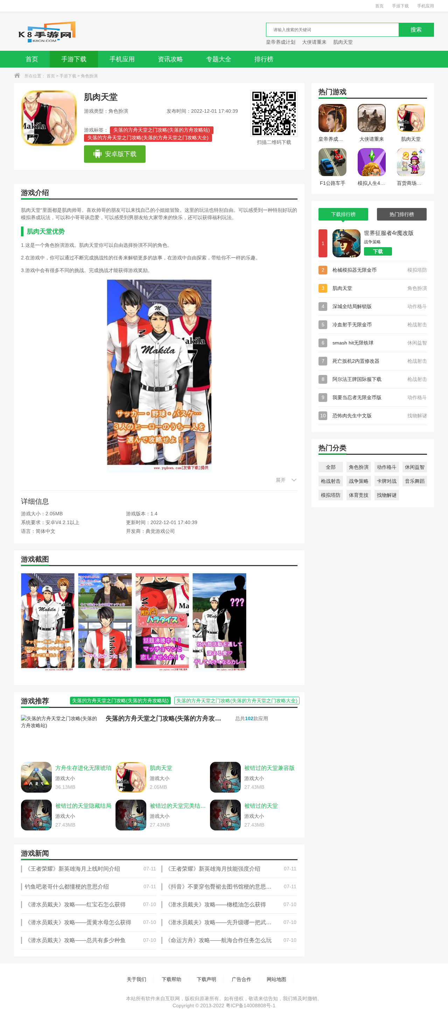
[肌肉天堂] (130, 777)
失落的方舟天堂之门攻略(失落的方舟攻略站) (161, 130)
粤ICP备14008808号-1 (250, 1005)
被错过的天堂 (261, 806)
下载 (378, 251)
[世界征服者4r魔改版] (346, 243)
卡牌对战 (387, 481)
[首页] (46, 31)
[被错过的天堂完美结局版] (130, 815)
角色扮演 (89, 76)
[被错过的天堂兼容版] (225, 777)
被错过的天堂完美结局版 (178, 806)
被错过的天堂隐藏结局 (83, 806)
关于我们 (136, 979)
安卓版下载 (120, 154)
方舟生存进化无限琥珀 (83, 768)
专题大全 (218, 59)
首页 (379, 6)
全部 (331, 467)
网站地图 (276, 979)
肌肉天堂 (343, 42)
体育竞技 (359, 495)
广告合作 (241, 979)
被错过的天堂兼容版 (269, 768)
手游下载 (400, 6)
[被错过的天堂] (225, 815)
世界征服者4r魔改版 (389, 233)
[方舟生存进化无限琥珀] (36, 777)
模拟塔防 (331, 495)
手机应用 (425, 6)
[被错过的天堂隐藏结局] (36, 815)
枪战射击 (331, 481)
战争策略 (359, 481)
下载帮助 (171, 979)
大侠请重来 (314, 42)
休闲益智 (415, 467)
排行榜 (263, 59)
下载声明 (206, 979)
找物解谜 (387, 495)
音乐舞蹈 (415, 481)
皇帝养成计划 (280, 42)
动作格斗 (387, 467)
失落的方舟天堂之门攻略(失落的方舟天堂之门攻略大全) (148, 137)
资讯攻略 (170, 59)
